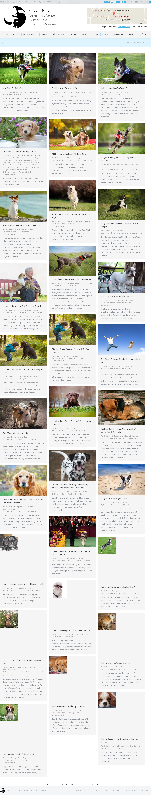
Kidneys (19, 163)
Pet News (69, 158)
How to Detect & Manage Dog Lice (115, 663)
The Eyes (6, 170)
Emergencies (73, 221)
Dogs (4, 92)
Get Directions (124, 27)
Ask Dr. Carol (56, 158)
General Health (61, 92)
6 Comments (87, 160)
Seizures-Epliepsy (78, 158)
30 (92, 784)
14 (82, 784)
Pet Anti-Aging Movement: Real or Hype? (118, 587)
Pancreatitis (36, 163)
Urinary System (22, 170)
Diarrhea (32, 158)
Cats (62, 221)
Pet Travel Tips (110, 92)
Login (131, 2)
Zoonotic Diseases (131, 436)
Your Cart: (143, 2)
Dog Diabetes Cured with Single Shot (18, 754)
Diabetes (25, 158)
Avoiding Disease (14, 156)
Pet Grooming (70, 558)
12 (72, 784)
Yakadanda (43, 790)
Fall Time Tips (26, 310)
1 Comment (134, 169)
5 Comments (33, 439)
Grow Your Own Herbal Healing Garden (19, 152)
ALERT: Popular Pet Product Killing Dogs (69, 154)
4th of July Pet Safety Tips (13, 88)
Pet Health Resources (74, 92)
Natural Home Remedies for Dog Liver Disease (71, 279)
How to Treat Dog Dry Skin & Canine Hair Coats (72, 630)
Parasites (35, 310)
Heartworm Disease (9, 163)
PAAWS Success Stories (127, 165)
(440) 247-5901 (47, 2)
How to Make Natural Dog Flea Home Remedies (23, 306)
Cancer (10, 158)
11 (67, 784)
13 (77, 784)
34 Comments (82, 494)
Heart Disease (34, 160)
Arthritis (54, 710)
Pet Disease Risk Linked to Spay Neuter (68, 706)
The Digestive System (34, 167)
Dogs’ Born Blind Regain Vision (16, 433)
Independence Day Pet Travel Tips (115, 88)
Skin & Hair (35, 165)
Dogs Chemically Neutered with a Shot (117, 296)
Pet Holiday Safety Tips (14, 92)
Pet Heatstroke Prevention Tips (65, 88)
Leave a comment (19, 94)
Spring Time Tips (8, 167)
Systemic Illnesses (21, 167)
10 (62, 784)
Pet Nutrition (22, 165)
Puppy (29, 165)
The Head (12, 170)
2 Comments (71, 286)
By (31, 92)
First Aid (15, 160)
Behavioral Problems (28, 156)
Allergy (5, 156)
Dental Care (17, 158)
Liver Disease (27, 163)
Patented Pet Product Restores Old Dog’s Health (23, 584)
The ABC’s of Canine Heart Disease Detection (21, 226)
